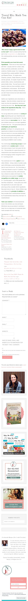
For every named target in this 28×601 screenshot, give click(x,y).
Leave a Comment (8, 24)
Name (4, 317)
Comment (6, 300)
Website (5, 331)
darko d (11, 214)
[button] (14, 11)
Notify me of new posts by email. (11, 354)
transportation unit (12, 54)
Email (4, 324)
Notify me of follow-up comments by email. (14, 350)
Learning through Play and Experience (11, 23)
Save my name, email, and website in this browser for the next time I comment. (12, 342)
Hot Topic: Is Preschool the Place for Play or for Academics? (19, 233)
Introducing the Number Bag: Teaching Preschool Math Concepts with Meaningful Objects (6, 234)
